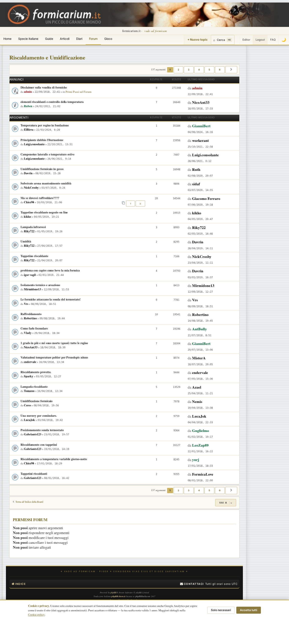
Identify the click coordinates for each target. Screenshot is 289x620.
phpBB (113, 592)
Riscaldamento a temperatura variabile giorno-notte (54, 459)
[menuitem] (192, 584)
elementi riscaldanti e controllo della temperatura (52, 102)
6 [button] (220, 69)
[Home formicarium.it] (144, 15)
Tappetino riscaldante (34, 256)
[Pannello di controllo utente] (237, 40)
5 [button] (209, 69)
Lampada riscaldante (34, 386)
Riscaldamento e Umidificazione (47, 57)
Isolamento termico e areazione (40, 285)
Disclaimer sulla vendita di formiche (44, 87)
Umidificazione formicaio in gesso (42, 169)
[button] (231, 69)
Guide (49, 38)
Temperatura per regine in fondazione (45, 125)
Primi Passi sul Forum (79, 92)
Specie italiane (28, 38)
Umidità (26, 241)
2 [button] (178, 69)
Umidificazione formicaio (36, 401)
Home (7, 38)
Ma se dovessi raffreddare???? (40, 198)
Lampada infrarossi (33, 227)
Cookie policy (36, 614)
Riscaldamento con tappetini (39, 444)
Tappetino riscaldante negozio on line (44, 212)
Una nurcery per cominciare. (39, 415)
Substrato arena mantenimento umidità (46, 183)
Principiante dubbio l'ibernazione (42, 140)
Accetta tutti (248, 610)
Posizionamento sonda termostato (42, 430)
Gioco (108, 38)
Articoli (64, 38)
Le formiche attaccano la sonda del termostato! (51, 299)
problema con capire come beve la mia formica (50, 270)
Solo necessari (221, 610)
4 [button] (199, 69)
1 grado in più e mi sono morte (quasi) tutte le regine (54, 343)
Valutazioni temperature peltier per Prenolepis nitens (54, 357)
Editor (246, 39)
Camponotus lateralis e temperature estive (47, 154)
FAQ (273, 39)
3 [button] (189, 69)
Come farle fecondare (34, 328)
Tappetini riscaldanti (34, 473)
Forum (93, 38)
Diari (79, 38)
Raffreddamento (31, 314)
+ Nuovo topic (197, 39)
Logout (260, 39)
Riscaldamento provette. (36, 372)
